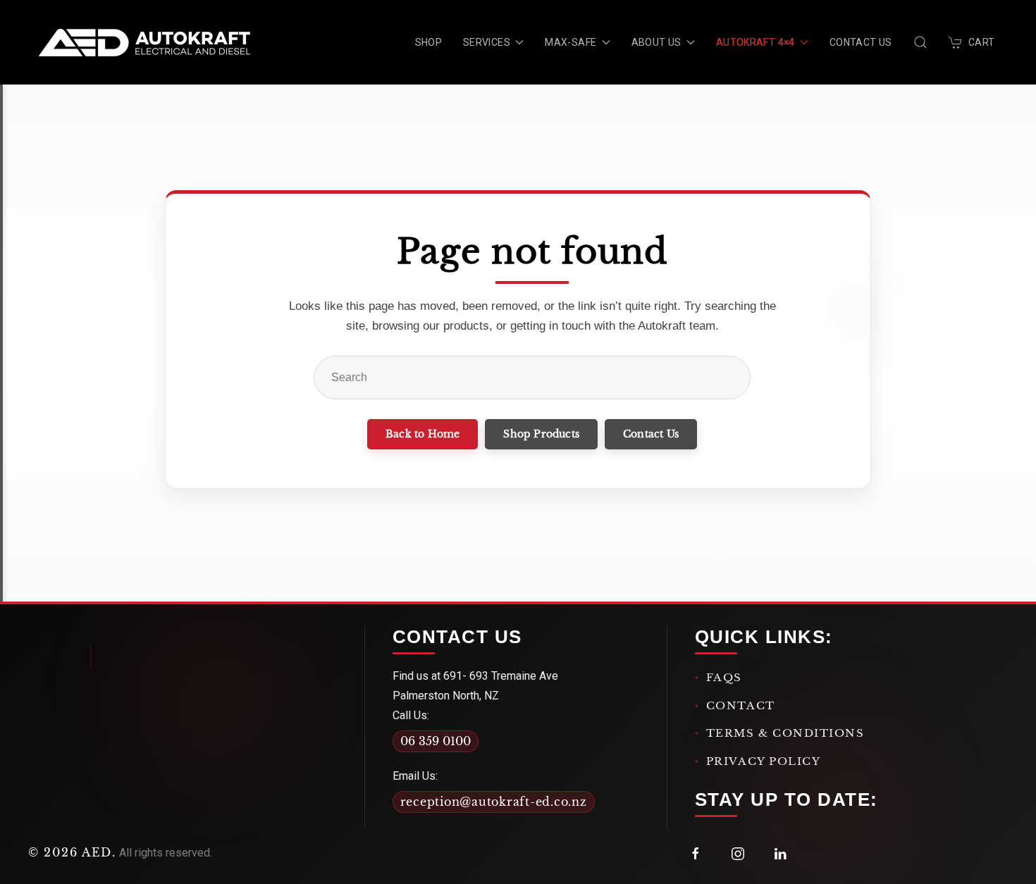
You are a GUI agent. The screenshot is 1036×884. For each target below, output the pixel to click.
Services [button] (486, 42)
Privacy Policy (763, 761)
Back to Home (423, 434)
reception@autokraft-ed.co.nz (493, 802)
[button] (920, 42)
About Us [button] (656, 42)
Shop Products (541, 434)
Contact (740, 705)
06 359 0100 (435, 741)
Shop (428, 42)
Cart (981, 42)
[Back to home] (144, 42)
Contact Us (861, 42)
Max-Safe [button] (570, 42)
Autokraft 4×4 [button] (755, 42)
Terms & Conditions (785, 733)
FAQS (724, 677)
